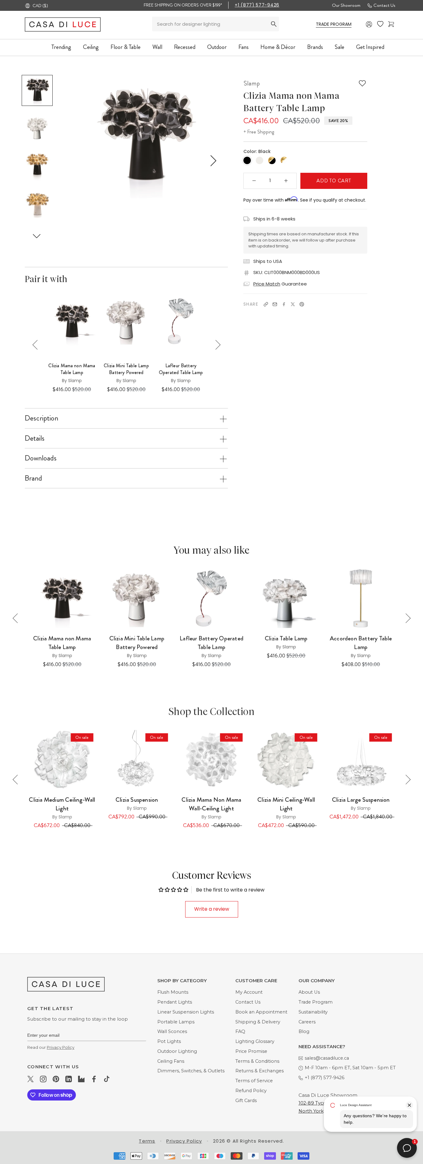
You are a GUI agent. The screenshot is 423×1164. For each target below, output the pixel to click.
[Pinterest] (301, 304)
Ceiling (91, 47)
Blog (304, 1031)
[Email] (275, 304)
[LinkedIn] (68, 1079)
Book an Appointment (261, 1012)
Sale (339, 47)
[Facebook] (283, 304)
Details (35, 438)
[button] (37, 236)
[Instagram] (43, 1079)
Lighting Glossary (254, 1041)
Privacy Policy (60, 1047)
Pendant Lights (174, 1002)
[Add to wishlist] (362, 83)
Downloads (41, 458)
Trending (61, 47)
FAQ (240, 1031)
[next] (212, 161)
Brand (33, 478)
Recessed (184, 47)
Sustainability (313, 1012)
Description (41, 418)
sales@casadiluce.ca (327, 1058)
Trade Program (316, 1002)
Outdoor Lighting (177, 1051)
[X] (292, 304)
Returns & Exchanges (259, 1071)
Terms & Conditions (257, 1061)
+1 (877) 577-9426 (257, 5)
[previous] (77, 161)
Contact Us (384, 5)
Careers (307, 1022)
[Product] (62, 759)
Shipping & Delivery (257, 1022)
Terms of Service (254, 1080)
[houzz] (81, 1079)
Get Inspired (370, 47)
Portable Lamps (175, 1022)
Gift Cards (246, 1100)
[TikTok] (106, 1079)
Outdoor (217, 47)
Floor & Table (126, 47)
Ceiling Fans (170, 1061)
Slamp (251, 83)
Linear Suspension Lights (185, 1012)
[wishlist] (380, 24)
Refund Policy (251, 1090)
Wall (157, 47)
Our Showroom (346, 5)
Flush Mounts (172, 992)
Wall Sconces (172, 1031)
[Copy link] (266, 304)
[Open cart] (391, 24)
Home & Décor (277, 47)
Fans (243, 47)
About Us (309, 992)
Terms (147, 1141)
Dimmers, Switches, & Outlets (191, 1071)
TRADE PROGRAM (333, 24)
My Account (249, 992)
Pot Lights (169, 1041)
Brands (315, 47)
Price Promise (251, 1051)
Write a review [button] (211, 909)
